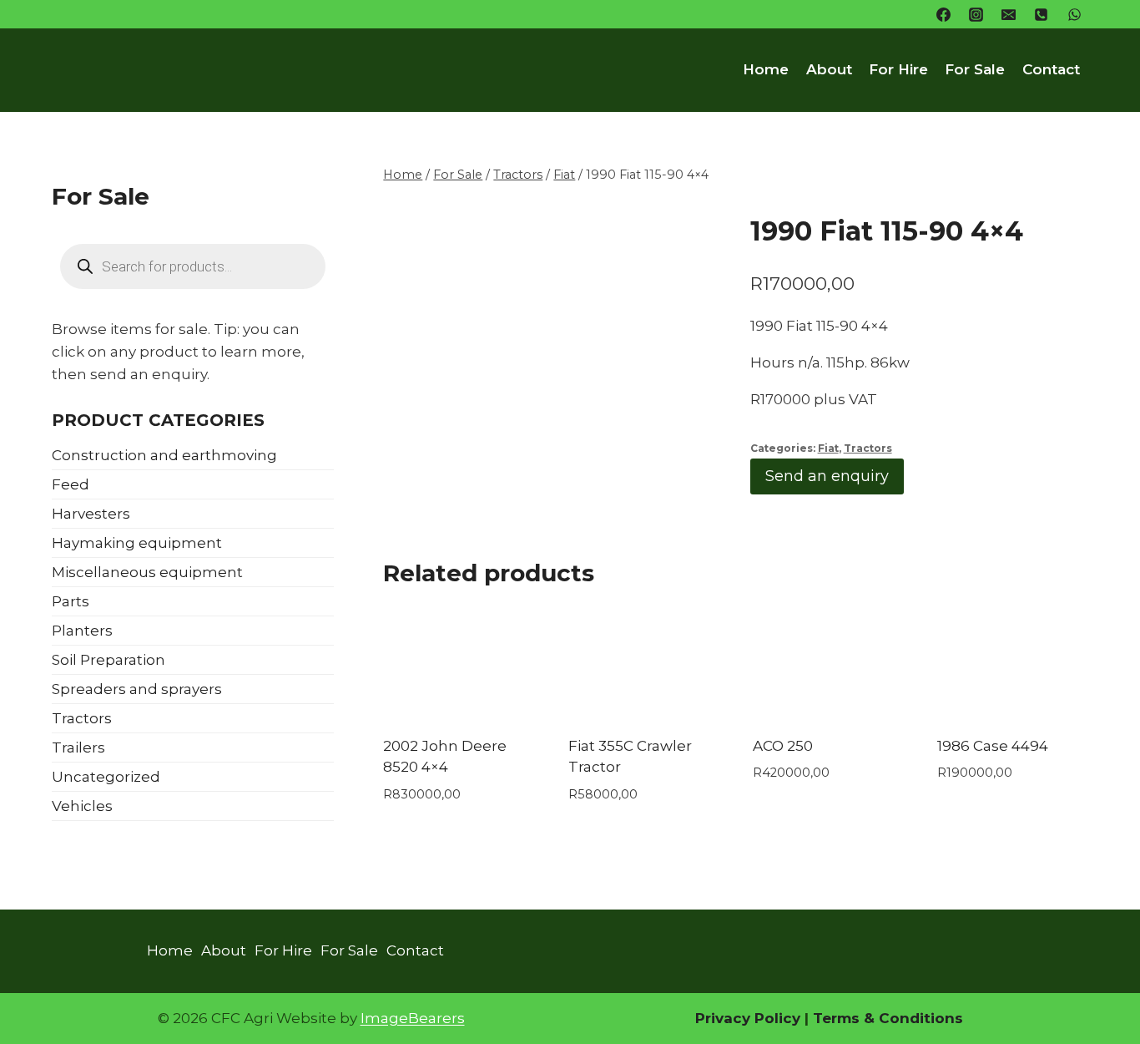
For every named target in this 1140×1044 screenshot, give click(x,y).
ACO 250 (783, 745)
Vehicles (82, 806)
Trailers (78, 747)
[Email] (1009, 14)
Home (766, 69)
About (829, 69)
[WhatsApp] (1074, 14)
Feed (70, 484)
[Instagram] (976, 14)
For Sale (975, 69)
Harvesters (91, 513)
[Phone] (1041, 14)
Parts (70, 601)
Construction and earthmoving (164, 455)
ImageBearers (413, 1018)
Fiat (828, 448)
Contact (1051, 69)
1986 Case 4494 (992, 745)
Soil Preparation (108, 659)
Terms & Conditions (886, 1018)
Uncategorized (106, 776)
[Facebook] (944, 14)
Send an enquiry (827, 476)
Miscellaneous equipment (147, 572)
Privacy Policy (747, 1018)
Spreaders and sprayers (137, 689)
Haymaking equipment (137, 543)
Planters (82, 630)
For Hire (898, 69)
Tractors (868, 448)
